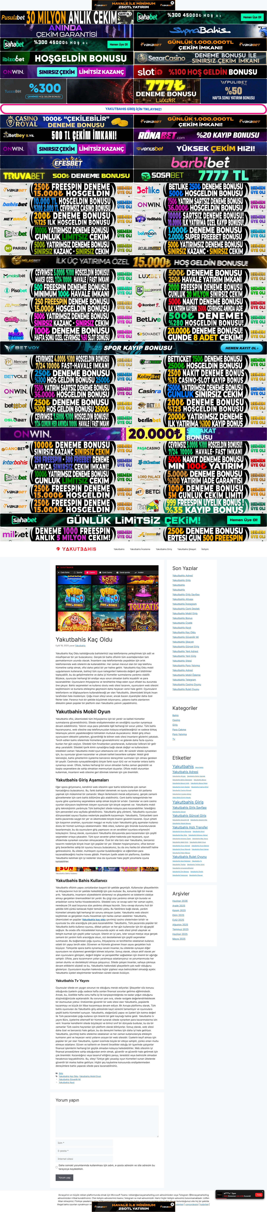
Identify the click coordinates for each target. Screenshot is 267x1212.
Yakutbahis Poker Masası (181, 853)
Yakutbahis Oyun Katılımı (200, 846)
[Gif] (133, 262)
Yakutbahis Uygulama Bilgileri (183, 868)
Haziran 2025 (179, 934)
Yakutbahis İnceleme (140, 549)
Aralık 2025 (178, 905)
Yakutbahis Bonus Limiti (180, 783)
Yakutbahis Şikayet (186, 549)
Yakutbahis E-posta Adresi (181, 794)
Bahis (175, 715)
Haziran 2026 (180, 901)
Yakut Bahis (199, 767)
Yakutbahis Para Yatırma (186, 665)
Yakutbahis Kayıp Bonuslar (181, 831)
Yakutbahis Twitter (179, 864)
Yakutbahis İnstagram (184, 604)
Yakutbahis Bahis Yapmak (196, 776)
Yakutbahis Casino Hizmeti (181, 790)
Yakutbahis (119, 549)
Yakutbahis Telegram (184, 679)
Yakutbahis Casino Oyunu (186, 684)
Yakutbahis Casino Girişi (199, 787)
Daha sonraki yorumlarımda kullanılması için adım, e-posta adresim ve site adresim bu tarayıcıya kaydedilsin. (107, 1167)
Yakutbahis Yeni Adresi (185, 651)
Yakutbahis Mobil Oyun (90, 1076)
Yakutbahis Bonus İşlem (199, 783)
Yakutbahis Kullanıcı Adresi (198, 835)
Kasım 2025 (179, 910)
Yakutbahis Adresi (182, 575)
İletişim (205, 549)
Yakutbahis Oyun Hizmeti (181, 846)
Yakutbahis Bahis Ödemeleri (182, 780)
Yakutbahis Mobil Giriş (184, 613)
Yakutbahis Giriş (164, 549)
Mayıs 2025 (178, 938)
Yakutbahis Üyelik (182, 623)
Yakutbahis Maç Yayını (200, 839)
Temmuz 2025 (180, 929)
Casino (176, 720)
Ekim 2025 (178, 915)
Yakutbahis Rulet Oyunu (185, 689)
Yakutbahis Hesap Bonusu (181, 823)
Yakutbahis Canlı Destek (186, 608)
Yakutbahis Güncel (179, 812)
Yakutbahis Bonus (182, 618)
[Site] (66, 190)
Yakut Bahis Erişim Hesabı (181, 797)
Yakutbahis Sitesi (182, 660)
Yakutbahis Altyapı (182, 599)
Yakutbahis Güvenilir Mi (70, 1079)
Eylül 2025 (178, 920)
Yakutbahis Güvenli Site (198, 820)
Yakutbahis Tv (197, 861)
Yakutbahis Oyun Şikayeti (181, 849)
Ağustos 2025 (180, 924)
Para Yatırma (179, 734)
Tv (173, 739)
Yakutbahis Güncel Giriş (185, 646)
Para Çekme (179, 729)
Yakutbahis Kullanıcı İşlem (181, 839)
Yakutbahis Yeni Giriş (184, 656)
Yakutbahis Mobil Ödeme (186, 675)
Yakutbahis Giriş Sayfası (186, 594)
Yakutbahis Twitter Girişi (195, 864)
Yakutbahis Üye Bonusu (180, 872)
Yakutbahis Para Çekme (200, 849)
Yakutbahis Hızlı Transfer (190, 827)
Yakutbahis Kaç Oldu (68, 1076)
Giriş (61, 1073)
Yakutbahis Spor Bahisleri (181, 861)
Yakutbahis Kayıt (66, 1082)
